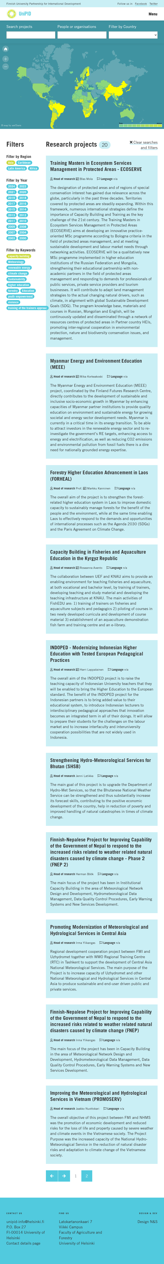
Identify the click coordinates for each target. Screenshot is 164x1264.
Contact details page (23, 1243)
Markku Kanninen (98, 488)
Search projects (19, 26)
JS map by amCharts (11, 125)
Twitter (153, 3)
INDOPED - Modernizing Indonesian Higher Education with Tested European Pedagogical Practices (96, 653)
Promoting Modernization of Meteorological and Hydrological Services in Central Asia (99, 930)
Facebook (141, 3)
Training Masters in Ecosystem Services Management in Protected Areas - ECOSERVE (96, 166)
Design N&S (148, 1221)
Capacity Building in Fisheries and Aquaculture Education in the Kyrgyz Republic (98, 555)
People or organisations (76, 26)
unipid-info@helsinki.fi (25, 1221)
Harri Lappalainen (91, 669)
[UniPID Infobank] (18, 13)
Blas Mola (86, 179)
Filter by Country (122, 26)
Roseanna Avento (90, 567)
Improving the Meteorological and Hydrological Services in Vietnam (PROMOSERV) (98, 1096)
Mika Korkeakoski (91, 376)
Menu (153, 14)
